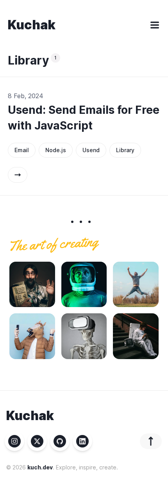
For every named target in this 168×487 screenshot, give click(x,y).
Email (21, 150)
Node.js (55, 150)
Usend (91, 150)
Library (125, 150)
